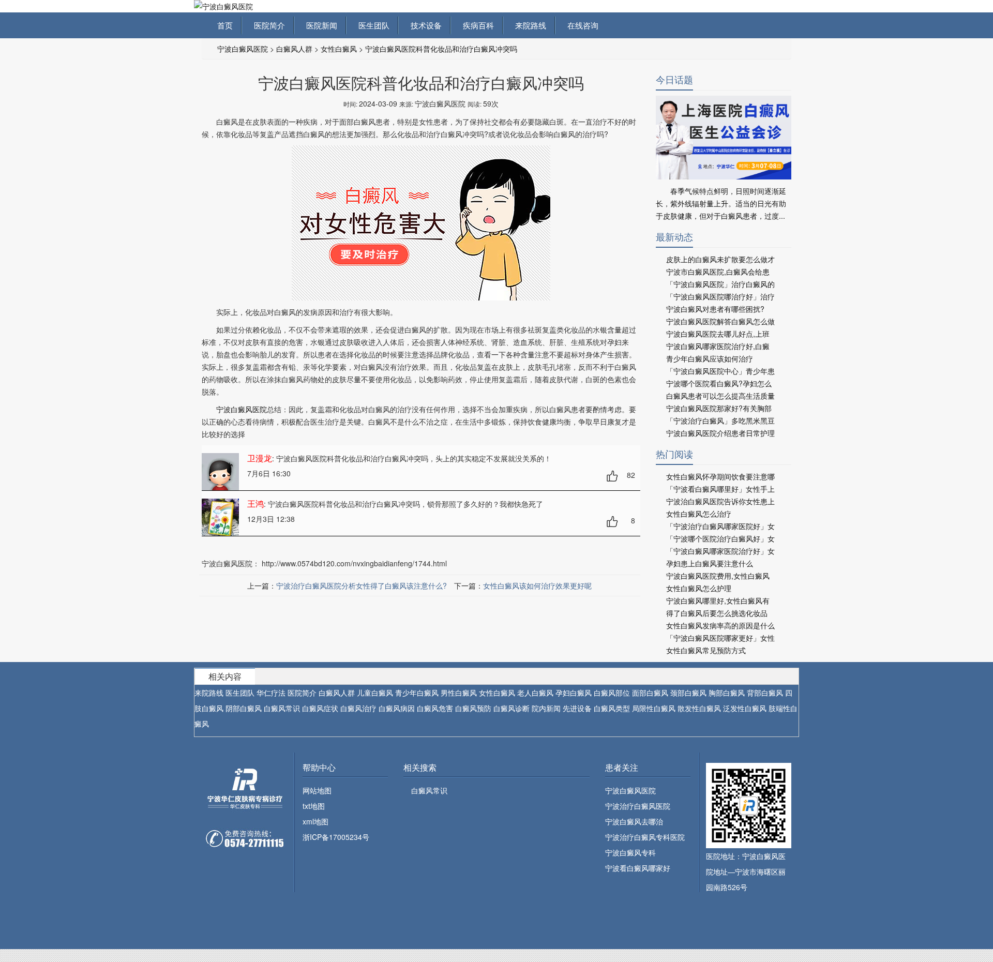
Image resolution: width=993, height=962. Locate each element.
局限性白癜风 (653, 708)
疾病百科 (476, 25)
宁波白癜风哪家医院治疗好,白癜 (718, 346)
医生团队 (371, 25)
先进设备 (577, 708)
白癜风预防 (473, 708)
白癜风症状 (320, 708)
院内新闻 (546, 708)
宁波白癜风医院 (242, 48)
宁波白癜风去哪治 (634, 821)
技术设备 (424, 25)
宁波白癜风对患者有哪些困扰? (715, 309)
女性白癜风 (339, 48)
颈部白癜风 (688, 692)
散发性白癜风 (699, 708)
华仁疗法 (271, 692)
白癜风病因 (397, 708)
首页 (225, 25)
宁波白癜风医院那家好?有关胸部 (719, 408)
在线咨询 (580, 25)
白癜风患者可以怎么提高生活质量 (720, 395)
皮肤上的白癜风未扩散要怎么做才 (720, 259)
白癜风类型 (612, 708)
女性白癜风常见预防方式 (706, 650)
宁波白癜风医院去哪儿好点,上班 (718, 333)
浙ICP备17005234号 (336, 837)
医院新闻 (319, 25)
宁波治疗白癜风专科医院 (645, 837)
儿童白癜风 (375, 692)
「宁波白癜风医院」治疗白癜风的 (720, 284)
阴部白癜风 (243, 708)
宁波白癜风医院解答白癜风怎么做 (720, 321)
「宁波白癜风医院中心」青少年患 (720, 371)
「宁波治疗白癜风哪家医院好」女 (720, 526)
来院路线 (528, 25)
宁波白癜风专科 (630, 852)
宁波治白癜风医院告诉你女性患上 (720, 501)
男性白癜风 (459, 692)
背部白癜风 (765, 692)
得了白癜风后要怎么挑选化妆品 (717, 613)
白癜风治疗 (358, 708)
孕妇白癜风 (573, 692)
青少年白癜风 (417, 692)
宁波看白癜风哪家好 (637, 868)
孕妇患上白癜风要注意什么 (709, 563)
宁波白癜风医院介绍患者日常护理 (720, 433)
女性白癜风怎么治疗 (698, 513)
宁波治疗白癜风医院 (637, 806)
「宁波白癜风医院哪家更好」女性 (720, 638)
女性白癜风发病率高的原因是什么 (720, 625)
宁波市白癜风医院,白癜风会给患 (718, 271)
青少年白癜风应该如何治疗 (709, 358)
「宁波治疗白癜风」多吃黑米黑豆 (720, 420)
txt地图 (314, 806)
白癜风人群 (294, 48)
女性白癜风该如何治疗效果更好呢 (537, 585)
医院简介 (267, 25)
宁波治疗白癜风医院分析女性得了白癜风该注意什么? (361, 585)
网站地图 (317, 790)
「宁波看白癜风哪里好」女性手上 (720, 489)
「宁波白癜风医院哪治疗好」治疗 (720, 296)
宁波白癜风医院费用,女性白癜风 (718, 575)
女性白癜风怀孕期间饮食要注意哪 (720, 476)
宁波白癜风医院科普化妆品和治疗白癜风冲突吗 (441, 48)
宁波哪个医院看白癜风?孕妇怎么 (719, 383)
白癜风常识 (282, 708)
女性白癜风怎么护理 (698, 588)
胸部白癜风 (727, 692)
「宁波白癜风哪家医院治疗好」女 (720, 551)
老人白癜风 (535, 692)
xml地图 (315, 821)
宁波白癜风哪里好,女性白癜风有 (718, 600)
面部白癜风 (650, 692)
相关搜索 (420, 767)
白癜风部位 (612, 692)
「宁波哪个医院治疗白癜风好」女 (720, 538)
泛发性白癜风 (744, 708)
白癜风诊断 (511, 708)
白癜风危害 (435, 708)
